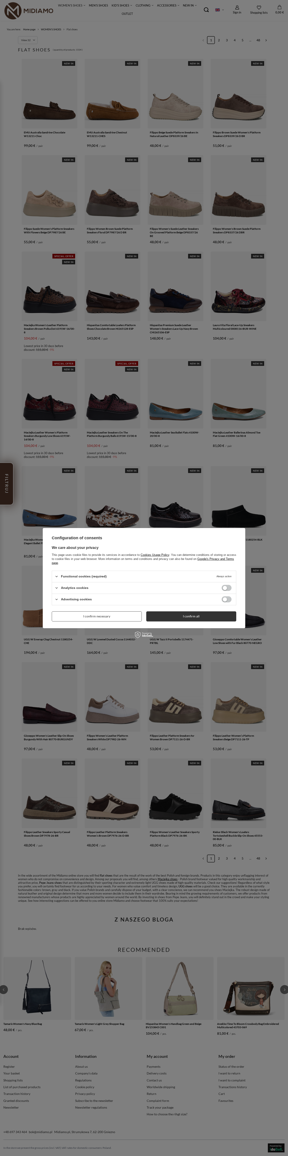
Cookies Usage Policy (155, 554)
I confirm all (191, 616)
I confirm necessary (96, 616)
